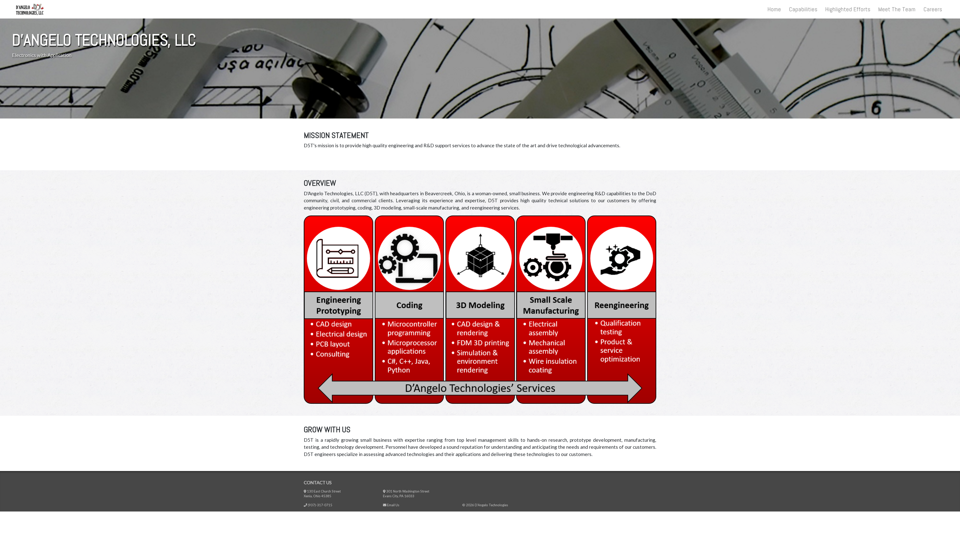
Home (774, 9)
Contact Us (318, 482)
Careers (933, 9)
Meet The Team (897, 9)
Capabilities (803, 9)
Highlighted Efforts (847, 9)
